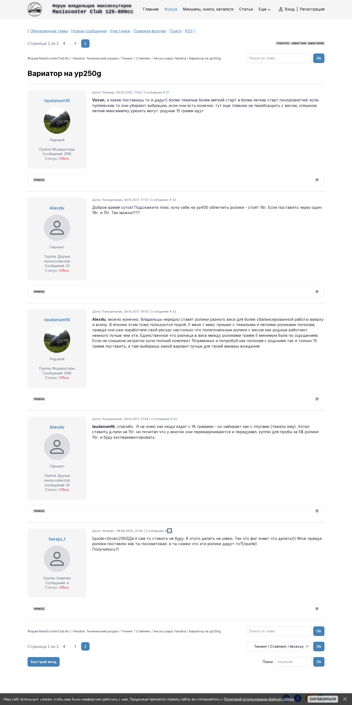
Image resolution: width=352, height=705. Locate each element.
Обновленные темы (49, 31)
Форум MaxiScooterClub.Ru (48, 58)
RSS (189, 31)
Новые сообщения (89, 31)
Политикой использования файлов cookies (259, 699)
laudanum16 (57, 100)
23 (174, 311)
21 (167, 92)
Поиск (175, 31)
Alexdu (57, 207)
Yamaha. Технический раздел (95, 58)
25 (169, 531)
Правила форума (149, 31)
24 (175, 419)
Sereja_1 (57, 539)
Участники (120, 31)
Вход (290, 9)
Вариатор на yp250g (205, 58)
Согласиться (323, 699)
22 (174, 200)
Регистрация (312, 9)
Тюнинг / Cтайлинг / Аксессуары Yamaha (154, 58)
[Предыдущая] (65, 43)
